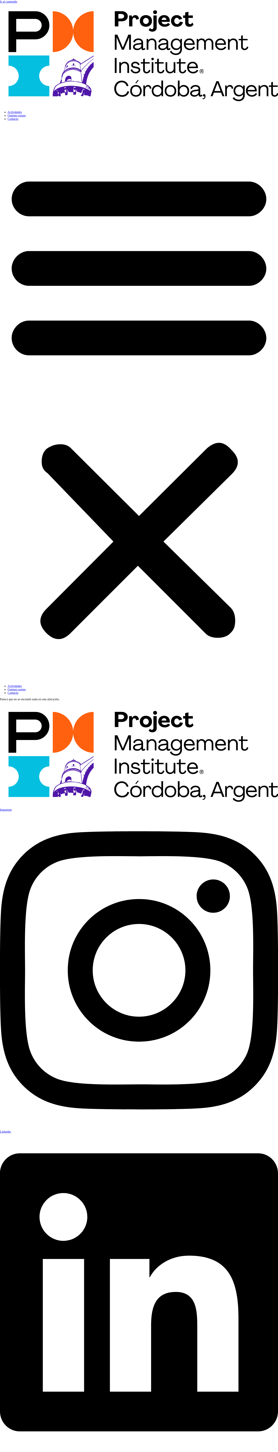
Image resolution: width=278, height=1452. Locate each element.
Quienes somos (17, 115)
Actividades (15, 112)
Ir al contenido (8, 1)
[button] (139, 402)
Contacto (13, 118)
